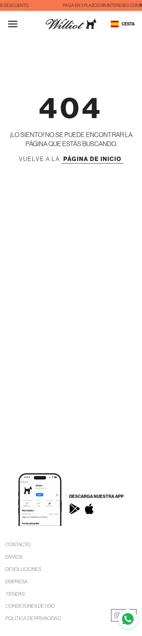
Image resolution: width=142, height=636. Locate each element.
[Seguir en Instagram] (117, 615)
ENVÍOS (13, 557)
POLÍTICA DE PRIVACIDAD (33, 618)
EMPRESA (16, 581)
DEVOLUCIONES (23, 569)
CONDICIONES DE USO (30, 606)
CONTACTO (18, 544)
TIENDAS (15, 594)
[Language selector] (115, 24)
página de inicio (92, 159)
